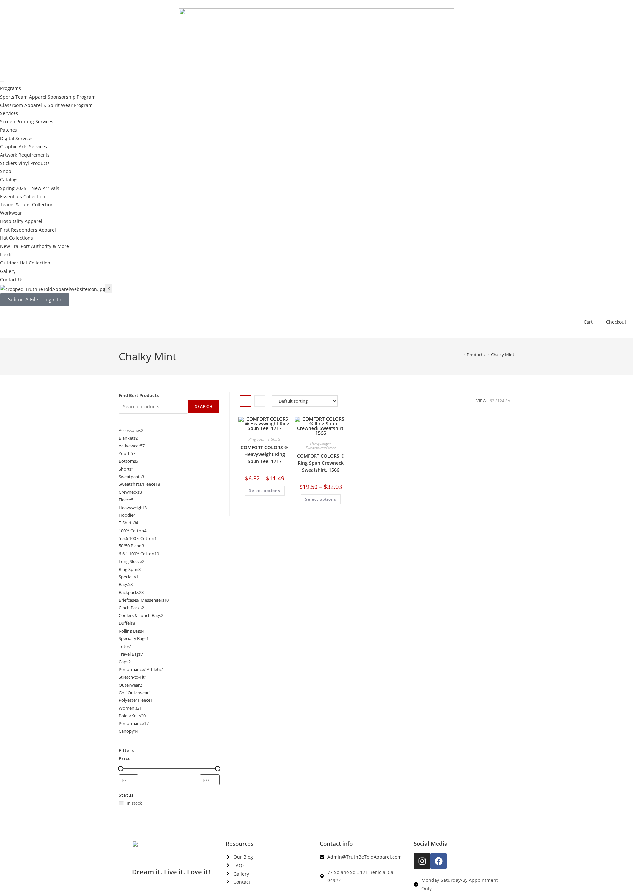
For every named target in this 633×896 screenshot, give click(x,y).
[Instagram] (422, 861)
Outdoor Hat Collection (25, 263)
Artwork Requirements (25, 155)
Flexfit (6, 254)
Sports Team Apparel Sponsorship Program (48, 97)
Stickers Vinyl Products (25, 163)
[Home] (459, 354)
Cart (588, 322)
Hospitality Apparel (21, 221)
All (511, 401)
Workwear (11, 213)
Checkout (616, 322)
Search (204, 406)
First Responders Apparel (28, 230)
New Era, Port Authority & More (34, 246)
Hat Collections (16, 238)
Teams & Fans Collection (27, 204)
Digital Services (17, 138)
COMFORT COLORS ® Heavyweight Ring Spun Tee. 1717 (264, 454)
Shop (5, 171)
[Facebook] (438, 861)
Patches (8, 130)
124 (500, 401)
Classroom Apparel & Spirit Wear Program (46, 105)
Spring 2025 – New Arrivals (29, 188)
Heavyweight (320, 444)
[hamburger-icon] (2, 81)
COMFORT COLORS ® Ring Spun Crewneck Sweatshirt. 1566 (321, 463)
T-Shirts (274, 439)
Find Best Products (139, 395)
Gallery (7, 271)
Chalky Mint (502, 354)
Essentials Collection (22, 196)
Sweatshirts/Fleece (321, 447)
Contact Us (12, 279)
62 (492, 401)
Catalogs (9, 179)
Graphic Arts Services (23, 146)
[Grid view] (245, 401)
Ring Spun (257, 439)
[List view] (259, 401)
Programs (10, 88)
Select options (264, 490)
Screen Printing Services (26, 121)
